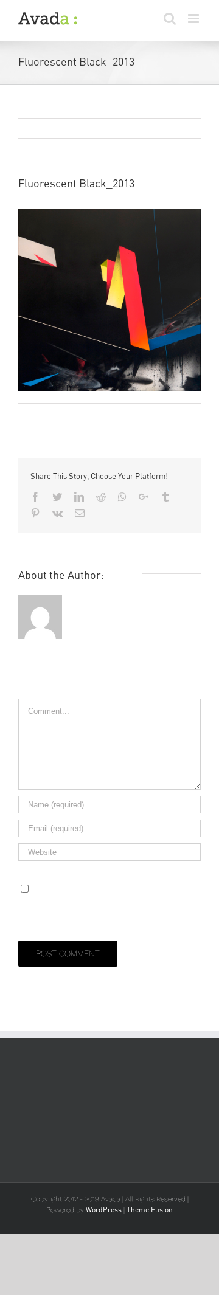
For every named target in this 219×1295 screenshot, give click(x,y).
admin (38, 411)
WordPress (104, 1209)
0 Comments (145, 411)
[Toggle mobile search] (170, 18)
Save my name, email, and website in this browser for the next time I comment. (107, 903)
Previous (179, 129)
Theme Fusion (150, 1209)
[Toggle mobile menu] (194, 18)
